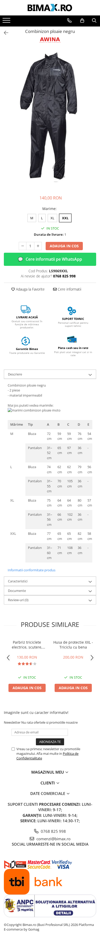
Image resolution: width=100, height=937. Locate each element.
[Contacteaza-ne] (69, 20)
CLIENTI (48, 782)
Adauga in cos (64, 245)
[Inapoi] (4, 32)
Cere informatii (69, 289)
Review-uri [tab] (18, 600)
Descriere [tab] (15, 374)
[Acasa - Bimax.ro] (50, 8)
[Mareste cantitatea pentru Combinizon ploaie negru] (38, 246)
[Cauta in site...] (94, 20)
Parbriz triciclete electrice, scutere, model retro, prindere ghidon (27, 645)
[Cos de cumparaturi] (82, 20)
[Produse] (7, 22)
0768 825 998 (53, 831)
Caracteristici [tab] (17, 581)
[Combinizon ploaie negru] (50, 117)
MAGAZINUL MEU (48, 772)
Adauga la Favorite (30, 289)
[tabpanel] (50, 117)
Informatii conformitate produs (31, 570)
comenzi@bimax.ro (53, 838)
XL (52, 218)
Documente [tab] (17, 590)
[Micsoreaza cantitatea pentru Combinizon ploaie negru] (22, 246)
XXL (65, 218)
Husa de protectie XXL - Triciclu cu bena (73, 645)
